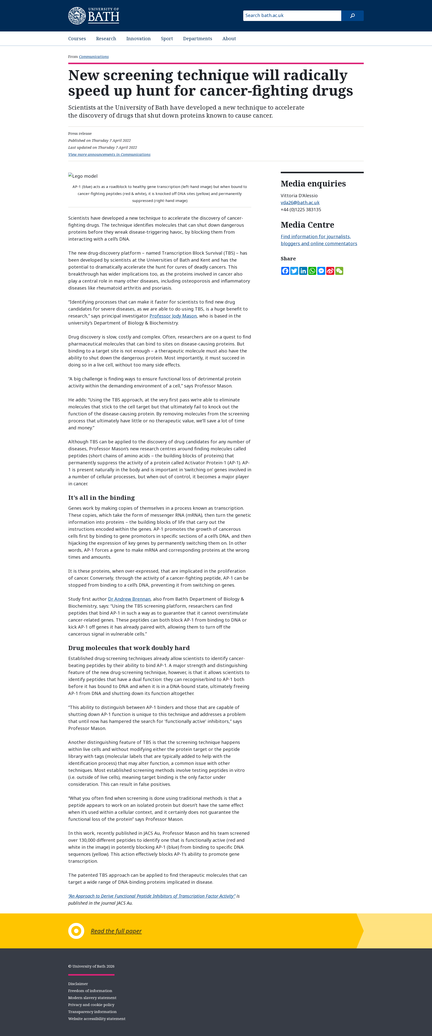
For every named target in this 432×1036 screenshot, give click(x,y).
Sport (167, 38)
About (229, 38)
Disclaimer (78, 983)
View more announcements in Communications (109, 154)
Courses (77, 38)
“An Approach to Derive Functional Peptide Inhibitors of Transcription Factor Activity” (151, 896)
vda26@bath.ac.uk (300, 202)
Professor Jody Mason (173, 316)
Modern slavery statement (92, 997)
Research (106, 38)
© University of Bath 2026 (91, 966)
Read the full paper (116, 931)
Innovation (138, 38)
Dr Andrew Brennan (129, 599)
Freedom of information (90, 990)
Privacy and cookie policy (91, 1004)
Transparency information (92, 1011)
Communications (94, 56)
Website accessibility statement (97, 1018)
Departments (197, 38)
